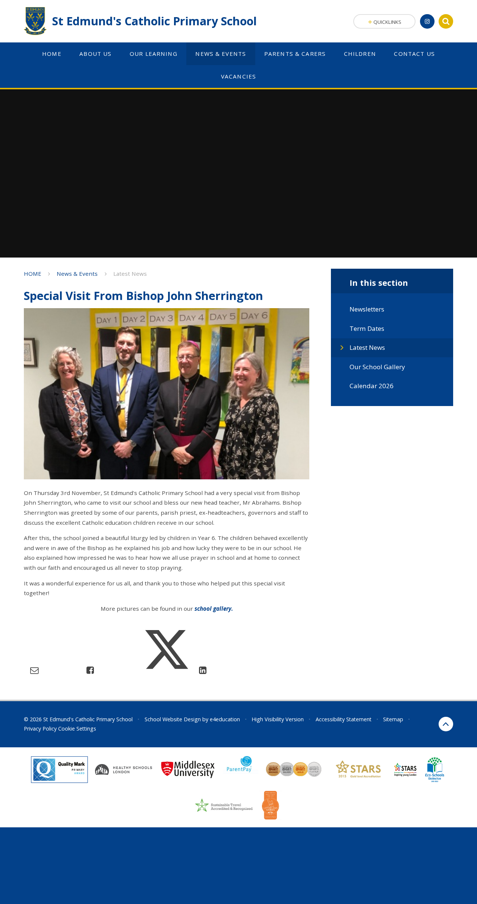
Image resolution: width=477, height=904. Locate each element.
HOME (32, 273)
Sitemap (393, 719)
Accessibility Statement (344, 719)
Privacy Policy (40, 728)
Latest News (130, 273)
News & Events (77, 273)
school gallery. (214, 608)
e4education (225, 719)
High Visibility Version (278, 719)
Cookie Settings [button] (77, 728)
